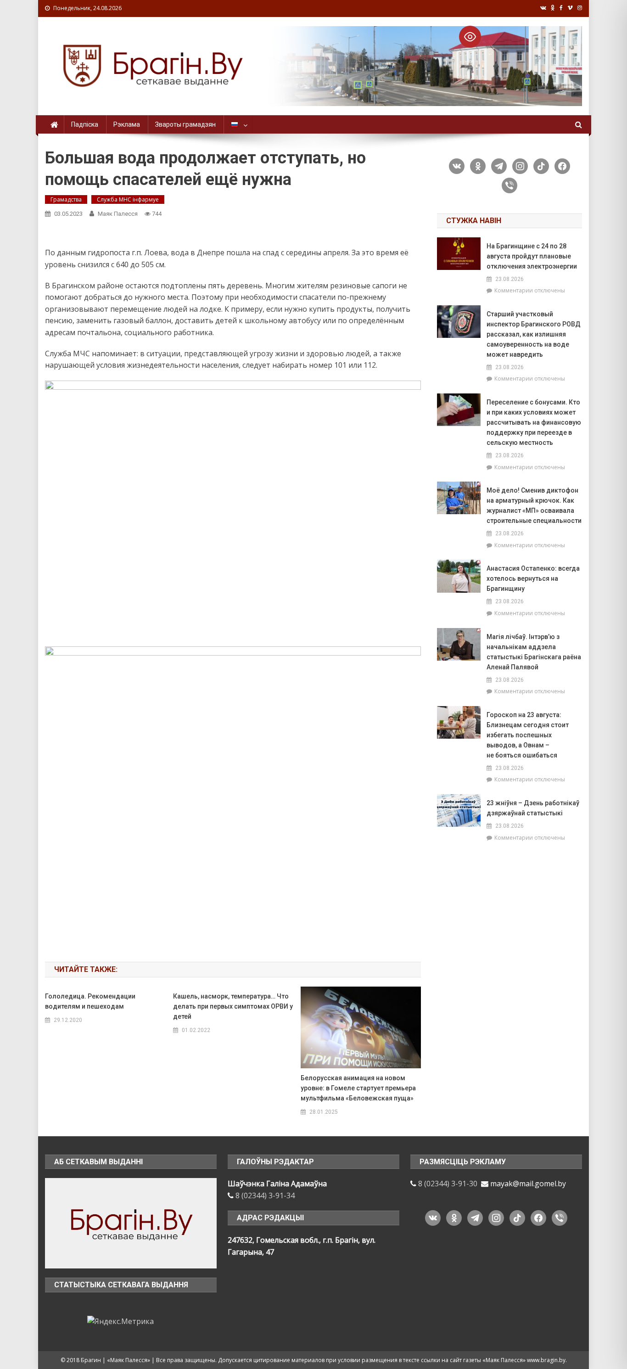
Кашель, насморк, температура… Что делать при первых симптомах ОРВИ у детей (233, 1006)
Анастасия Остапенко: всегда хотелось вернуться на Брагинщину (533, 578)
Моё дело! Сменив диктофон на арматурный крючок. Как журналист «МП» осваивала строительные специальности (534, 505)
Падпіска (84, 124)
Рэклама (126, 124)
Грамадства (66, 199)
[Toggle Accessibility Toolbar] (470, 37)
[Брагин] (131, 1223)
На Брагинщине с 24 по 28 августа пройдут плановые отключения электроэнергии (532, 256)
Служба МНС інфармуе (128, 199)
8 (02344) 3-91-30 (447, 1183)
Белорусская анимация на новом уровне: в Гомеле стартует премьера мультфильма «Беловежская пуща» (358, 1088)
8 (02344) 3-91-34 (265, 1195)
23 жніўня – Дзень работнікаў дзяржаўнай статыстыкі (533, 808)
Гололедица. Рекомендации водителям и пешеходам (90, 1001)
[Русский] (238, 124)
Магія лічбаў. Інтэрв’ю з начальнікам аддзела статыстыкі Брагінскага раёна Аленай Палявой (534, 652)
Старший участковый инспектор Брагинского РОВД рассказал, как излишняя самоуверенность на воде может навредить (534, 334)
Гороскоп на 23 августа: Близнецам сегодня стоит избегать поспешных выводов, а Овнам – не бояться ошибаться (528, 735)
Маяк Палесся (118, 213)
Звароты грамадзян (185, 124)
